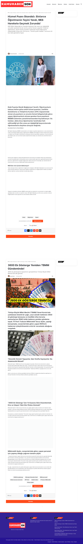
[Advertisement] (30, 43)
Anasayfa (49, 4)
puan (37, 217)
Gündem (65, 4)
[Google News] (33, 225)
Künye (72, 541)
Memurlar (54, 4)
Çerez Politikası (68, 541)
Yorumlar (30, 236)
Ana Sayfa (11, 12)
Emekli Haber (71, 4)
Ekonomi (77, 4)
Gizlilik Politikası (55, 541)
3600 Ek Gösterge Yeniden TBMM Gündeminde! (64, 520)
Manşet (14, 12)
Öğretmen (60, 4)
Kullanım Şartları (61, 541)
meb (24, 217)
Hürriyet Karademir (13, 53)
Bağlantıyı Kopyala (38, 221)
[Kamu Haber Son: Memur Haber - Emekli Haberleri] (17, 4)
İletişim (75, 541)
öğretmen (30, 217)
